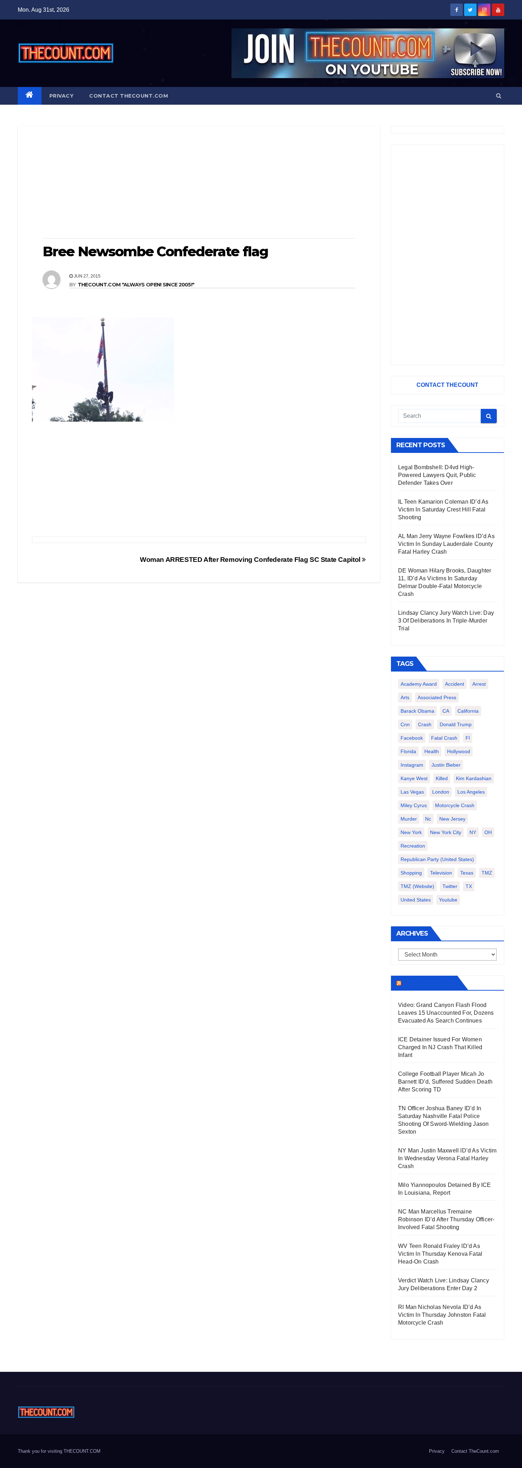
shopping (411, 873)
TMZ (487, 873)
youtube (448, 900)
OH (488, 832)
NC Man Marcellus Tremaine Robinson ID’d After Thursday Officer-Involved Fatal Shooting (446, 1219)
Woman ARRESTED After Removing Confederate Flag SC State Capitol (251, 559)
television (441, 873)
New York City (445, 832)
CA (445, 711)
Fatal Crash (444, 738)
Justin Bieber (446, 765)
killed (442, 778)
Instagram (412, 765)
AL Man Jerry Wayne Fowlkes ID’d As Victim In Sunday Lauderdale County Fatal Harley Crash (446, 544)
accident (454, 684)
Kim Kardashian (473, 778)
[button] (498, 96)
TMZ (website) (417, 886)
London (440, 792)
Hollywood (458, 751)
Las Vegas (412, 792)
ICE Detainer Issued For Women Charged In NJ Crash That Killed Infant (440, 1047)
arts (405, 697)
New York (411, 832)
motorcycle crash (454, 805)
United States (416, 900)
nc (428, 819)
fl (468, 738)
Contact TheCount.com (128, 96)
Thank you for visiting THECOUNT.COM (59, 1451)
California (468, 711)
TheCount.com (429, 983)
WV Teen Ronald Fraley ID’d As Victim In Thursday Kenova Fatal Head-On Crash (440, 1254)
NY (472, 832)
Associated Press (437, 697)
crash (424, 724)
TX (469, 886)
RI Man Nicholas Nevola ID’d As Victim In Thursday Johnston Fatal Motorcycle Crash (442, 1315)
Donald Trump (456, 724)
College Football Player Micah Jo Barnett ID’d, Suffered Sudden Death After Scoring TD (445, 1081)
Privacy (61, 96)
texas (466, 873)
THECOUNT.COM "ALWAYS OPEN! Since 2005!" (136, 284)
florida (408, 751)
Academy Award (419, 684)
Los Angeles (471, 792)
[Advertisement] (199, 182)
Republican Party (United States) (437, 859)
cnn (405, 724)
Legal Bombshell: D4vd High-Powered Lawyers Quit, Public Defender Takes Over (437, 475)
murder (409, 819)
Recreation (413, 846)
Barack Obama (417, 711)
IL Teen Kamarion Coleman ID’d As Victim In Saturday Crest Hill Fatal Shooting (443, 509)
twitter (449, 886)
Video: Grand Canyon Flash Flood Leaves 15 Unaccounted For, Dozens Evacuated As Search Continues (446, 1013)
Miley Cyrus (414, 805)
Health (431, 751)
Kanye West (414, 778)
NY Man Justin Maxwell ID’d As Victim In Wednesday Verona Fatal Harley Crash (447, 1158)
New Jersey (452, 819)
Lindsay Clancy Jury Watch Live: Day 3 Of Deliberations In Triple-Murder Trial (446, 620)
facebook (412, 738)
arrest (479, 684)
